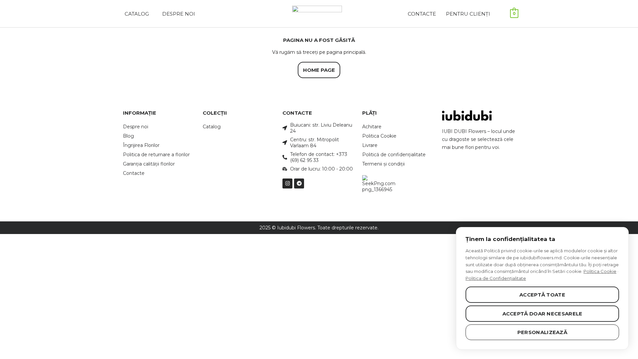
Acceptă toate (542, 295)
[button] (138, 13)
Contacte (422, 14)
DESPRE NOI (178, 14)
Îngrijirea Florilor (141, 145)
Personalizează (542, 332)
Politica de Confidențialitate (496, 278)
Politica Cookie (379, 136)
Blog (128, 136)
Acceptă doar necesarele (542, 313)
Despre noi (135, 127)
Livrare (369, 145)
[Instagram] (287, 183)
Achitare (371, 127)
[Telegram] (299, 183)
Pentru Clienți (468, 14)
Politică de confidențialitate (394, 155)
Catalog (212, 127)
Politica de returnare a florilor (156, 155)
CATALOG (137, 14)
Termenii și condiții (383, 164)
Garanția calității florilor (149, 164)
